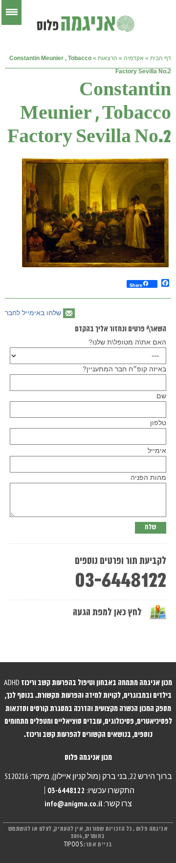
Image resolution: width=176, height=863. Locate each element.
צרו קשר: (88, 803)
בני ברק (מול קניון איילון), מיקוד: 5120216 (65, 776)
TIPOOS (73, 844)
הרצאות (107, 58)
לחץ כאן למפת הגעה (107, 612)
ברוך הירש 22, (150, 776)
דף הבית (160, 58)
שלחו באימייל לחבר (33, 313)
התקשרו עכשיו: (90, 790)
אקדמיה (134, 58)
